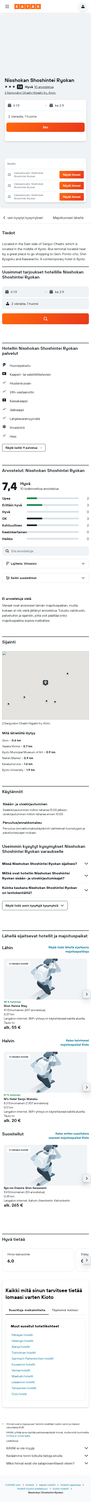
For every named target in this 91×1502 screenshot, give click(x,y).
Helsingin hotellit (22, 1341)
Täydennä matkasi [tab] (65, 1310)
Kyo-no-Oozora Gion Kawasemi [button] (25, 1188)
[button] (7, 6)
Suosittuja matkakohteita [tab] (27, 1310)
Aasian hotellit (47, 1484)
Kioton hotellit (61, 1488)
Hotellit (30, 1484)
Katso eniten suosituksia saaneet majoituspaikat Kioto (69, 1136)
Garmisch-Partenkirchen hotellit (33, 1358)
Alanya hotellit (21, 1347)
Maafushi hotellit (22, 1376)
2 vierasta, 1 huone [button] (22, 116)
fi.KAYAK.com (13, 1484)
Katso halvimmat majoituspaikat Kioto (75, 1042)
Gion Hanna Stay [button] (15, 1006)
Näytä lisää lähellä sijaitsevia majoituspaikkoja (68, 949)
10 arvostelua (44, 87)
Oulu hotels (19, 1394)
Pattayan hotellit (22, 1335)
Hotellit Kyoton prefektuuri (32, 1488)
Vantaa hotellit (21, 1370)
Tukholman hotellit (24, 1353)
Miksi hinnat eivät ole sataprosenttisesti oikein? (40, 1463)
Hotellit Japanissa (71, 1484)
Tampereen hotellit (24, 1388)
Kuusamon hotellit (23, 1364)
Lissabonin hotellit (23, 1382)
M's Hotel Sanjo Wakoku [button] (20, 1099)
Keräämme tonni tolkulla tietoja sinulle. (34, 1456)
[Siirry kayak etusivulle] (27, 6)
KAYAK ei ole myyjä (20, 1448)
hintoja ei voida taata (18, 1435)
